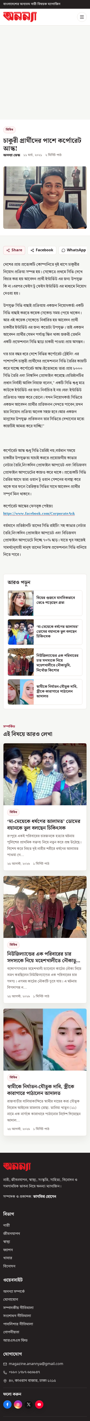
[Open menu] (82, 17)
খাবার (7, 1258)
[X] (28, 1404)
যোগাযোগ (10, 1299)
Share (17, 250)
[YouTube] (39, 1404)
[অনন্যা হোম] (20, 17)
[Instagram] (18, 1404)
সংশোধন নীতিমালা (17, 1316)
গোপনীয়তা (11, 1332)
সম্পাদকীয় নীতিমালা (18, 1307)
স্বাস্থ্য (6, 1242)
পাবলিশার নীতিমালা (18, 1324)
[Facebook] (7, 1404)
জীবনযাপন (11, 1233)
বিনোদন (9, 1266)
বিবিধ (9, 130)
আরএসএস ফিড (15, 1340)
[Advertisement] (45, 72)
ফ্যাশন (8, 1250)
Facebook (44, 250)
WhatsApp (76, 250)
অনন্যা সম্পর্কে (14, 1291)
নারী (6, 1225)
